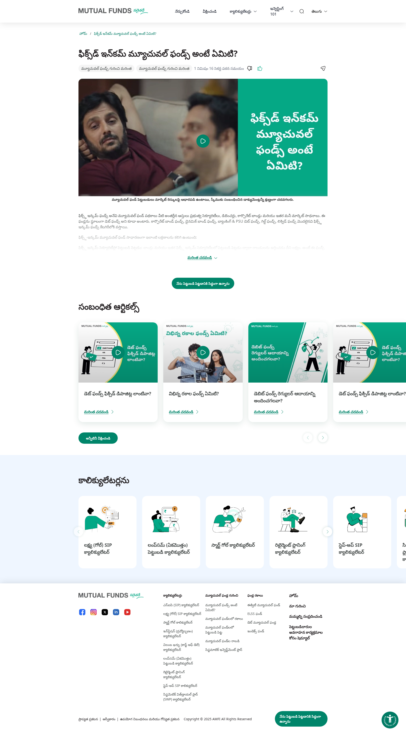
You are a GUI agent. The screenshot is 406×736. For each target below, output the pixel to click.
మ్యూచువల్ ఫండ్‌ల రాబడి (222, 641)
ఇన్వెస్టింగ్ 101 (277, 11)
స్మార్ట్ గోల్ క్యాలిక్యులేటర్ (233, 545)
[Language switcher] (326, 11)
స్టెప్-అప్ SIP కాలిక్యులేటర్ (180, 685)
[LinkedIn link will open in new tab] (116, 612)
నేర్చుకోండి (182, 11)
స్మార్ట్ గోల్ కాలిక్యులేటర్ (177, 622)
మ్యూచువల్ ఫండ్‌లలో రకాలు (224, 618)
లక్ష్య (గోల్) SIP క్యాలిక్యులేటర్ (182, 613)
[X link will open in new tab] (105, 612)
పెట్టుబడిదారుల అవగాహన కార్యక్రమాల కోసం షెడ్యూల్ (306, 632)
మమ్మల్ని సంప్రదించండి (305, 616)
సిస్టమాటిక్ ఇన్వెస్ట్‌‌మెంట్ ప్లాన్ (223, 649)
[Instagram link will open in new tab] (93, 612)
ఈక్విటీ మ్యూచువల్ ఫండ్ (263, 605)
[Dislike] (249, 68)
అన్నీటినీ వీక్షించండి (98, 438)
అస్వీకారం (109, 719)
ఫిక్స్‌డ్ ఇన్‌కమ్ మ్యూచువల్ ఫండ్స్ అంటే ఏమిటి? (125, 33)
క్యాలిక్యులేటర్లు (240, 11)
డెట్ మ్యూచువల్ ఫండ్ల (261, 622)
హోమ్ (83, 33)
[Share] (323, 68)
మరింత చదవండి (199, 257)
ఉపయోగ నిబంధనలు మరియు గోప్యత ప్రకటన (150, 719)
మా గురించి (297, 606)
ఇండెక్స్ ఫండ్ (255, 631)
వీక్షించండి (210, 11)
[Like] (260, 68)
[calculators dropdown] (255, 11)
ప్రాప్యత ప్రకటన (88, 719)
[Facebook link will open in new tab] (82, 612)
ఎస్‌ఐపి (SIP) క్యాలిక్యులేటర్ (181, 605)
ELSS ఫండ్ (254, 613)
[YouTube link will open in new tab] (127, 612)
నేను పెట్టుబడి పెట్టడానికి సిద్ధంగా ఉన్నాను (203, 283)
